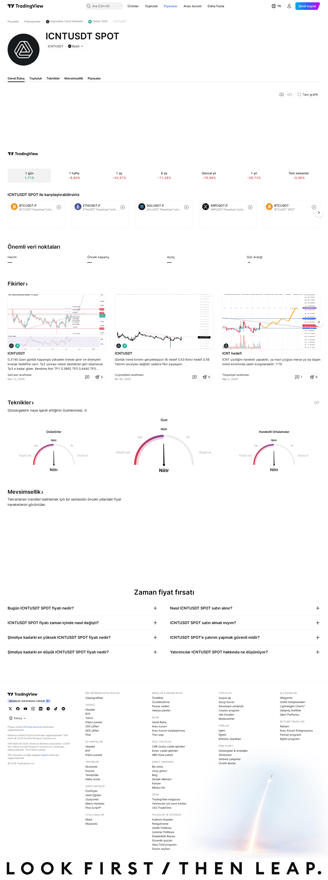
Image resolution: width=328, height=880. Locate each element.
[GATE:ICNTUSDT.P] (118, 346)
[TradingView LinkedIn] (40, 708)
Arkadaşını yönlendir (231, 706)
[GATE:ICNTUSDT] (226, 346)
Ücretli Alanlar (227, 763)
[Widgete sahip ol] (289, 94)
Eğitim (222, 734)
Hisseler (90, 709)
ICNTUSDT (16, 353)
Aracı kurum (193, 6)
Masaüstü (91, 823)
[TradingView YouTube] (25, 708)
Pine (88, 734)
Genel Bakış (159, 722)
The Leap (158, 734)
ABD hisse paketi (162, 754)
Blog (155, 775)
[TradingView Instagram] (33, 708)
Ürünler (133, 6)
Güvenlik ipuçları (162, 840)
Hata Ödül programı (164, 844)
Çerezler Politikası (163, 832)
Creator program (229, 710)
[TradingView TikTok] (55, 708)
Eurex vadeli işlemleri (165, 750)
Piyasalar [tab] (94, 78)
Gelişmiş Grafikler (290, 710)
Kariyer (156, 783)
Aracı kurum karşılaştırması (168, 730)
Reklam (284, 726)
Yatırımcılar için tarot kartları (169, 803)
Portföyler (91, 791)
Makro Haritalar (94, 803)
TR (279, 6)
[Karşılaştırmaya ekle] (59, 207)
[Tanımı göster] (19, 257)
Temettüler (92, 775)
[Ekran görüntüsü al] (281, 94)
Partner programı (290, 734)
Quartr (44, 755)
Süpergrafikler (94, 697)
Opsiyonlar (92, 799)
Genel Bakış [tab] (16, 78)
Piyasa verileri (160, 706)
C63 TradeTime (161, 807)
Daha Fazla (216, 6)
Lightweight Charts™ (292, 706)
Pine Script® (93, 807)
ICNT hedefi (232, 353)
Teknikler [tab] (53, 78)
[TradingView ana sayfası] (25, 6)
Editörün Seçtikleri (230, 738)
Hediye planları (161, 710)
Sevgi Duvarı (226, 702)
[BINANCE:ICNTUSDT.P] (11, 346)
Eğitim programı (290, 738)
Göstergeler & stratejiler (233, 750)
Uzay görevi (159, 770)
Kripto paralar (93, 722)
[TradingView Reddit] (63, 708)
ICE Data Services (32, 726)
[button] (141, 6)
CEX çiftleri (92, 726)
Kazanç (90, 770)
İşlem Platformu (289, 714)
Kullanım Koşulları (162, 819)
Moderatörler (227, 718)
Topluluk (151, 6)
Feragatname (160, 823)
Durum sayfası (161, 848)
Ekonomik (91, 766)
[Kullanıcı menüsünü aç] (289, 6)
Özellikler (157, 697)
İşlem (222, 730)
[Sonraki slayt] (318, 322)
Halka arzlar (92, 779)
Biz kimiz (157, 766)
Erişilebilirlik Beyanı (163, 836)
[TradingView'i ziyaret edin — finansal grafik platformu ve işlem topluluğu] (23, 153)
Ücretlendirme (161, 702)
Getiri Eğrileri (93, 795)
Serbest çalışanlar (230, 759)
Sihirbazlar (225, 754)
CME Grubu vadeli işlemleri (168, 746)
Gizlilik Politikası (161, 827)
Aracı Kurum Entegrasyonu (296, 730)
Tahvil (89, 718)
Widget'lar (286, 697)
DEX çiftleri (92, 730)
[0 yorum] (87, 377)
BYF (87, 713)
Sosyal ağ (225, 697)
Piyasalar (170, 6)
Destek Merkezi (161, 779)
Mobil (88, 819)
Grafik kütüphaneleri (292, 702)
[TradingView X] (10, 708)
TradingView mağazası (166, 799)
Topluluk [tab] (35, 78)
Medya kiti (158, 787)
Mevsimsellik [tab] (73, 78)
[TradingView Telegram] (48, 708)
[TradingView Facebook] (17, 708)
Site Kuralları (226, 714)
